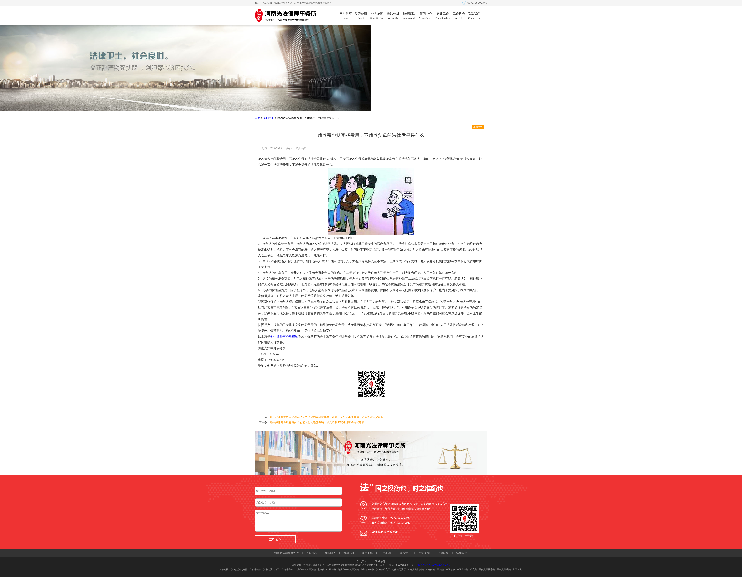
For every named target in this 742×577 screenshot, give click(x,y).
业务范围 (377, 16)
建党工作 (367, 552)
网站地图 (380, 561)
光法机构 (311, 552)
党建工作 (442, 16)
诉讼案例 (424, 552)
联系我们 (474, 16)
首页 (257, 118)
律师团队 (409, 16)
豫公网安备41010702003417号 (433, 564)
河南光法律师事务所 (286, 552)
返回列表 (477, 126)
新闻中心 (426, 16)
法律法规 (443, 552)
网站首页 (346, 16)
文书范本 (361, 561)
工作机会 (459, 16)
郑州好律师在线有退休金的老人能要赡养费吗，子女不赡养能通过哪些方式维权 (317, 422)
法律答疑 (461, 552)
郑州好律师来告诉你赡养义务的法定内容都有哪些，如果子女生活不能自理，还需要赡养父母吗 (326, 417)
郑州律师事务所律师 (284, 336)
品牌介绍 (361, 16)
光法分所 (393, 16)
